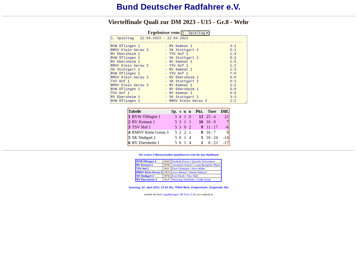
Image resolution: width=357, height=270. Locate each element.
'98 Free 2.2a (187, 194)
